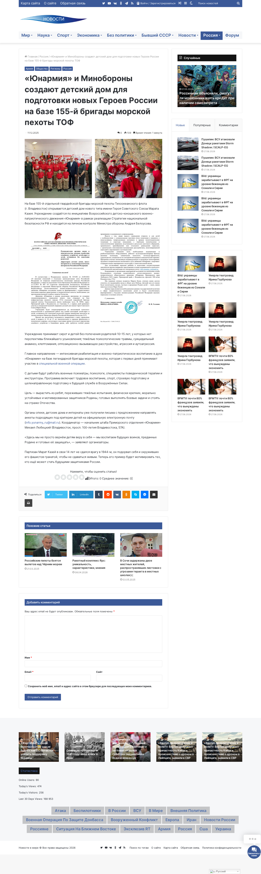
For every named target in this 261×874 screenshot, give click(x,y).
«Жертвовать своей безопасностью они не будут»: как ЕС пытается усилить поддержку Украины (37, 750)
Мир (25, 35)
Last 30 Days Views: (31, 798)
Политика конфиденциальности (221, 847)
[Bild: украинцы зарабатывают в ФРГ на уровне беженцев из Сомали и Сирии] (188, 181)
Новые (180, 125)
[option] (207, 86)
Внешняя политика (188, 810)
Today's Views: (28, 786)
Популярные (202, 125)
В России (117, 810)
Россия (210, 35)
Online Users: (27, 779)
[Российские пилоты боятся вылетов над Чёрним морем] (46, 545)
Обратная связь (72, 3)
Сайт (99, 671)
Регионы (55, 68)
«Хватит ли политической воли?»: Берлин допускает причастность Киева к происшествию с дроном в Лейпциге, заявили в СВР (176, 750)
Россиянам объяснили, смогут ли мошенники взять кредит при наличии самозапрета (206, 98)
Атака (60, 810)
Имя (28, 657)
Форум (232, 35)
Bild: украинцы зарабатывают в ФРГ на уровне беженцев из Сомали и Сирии (191, 283)
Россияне (39, 829)
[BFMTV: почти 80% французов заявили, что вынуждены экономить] (222, 344)
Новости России (219, 820)
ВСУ (137, 810)
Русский (220, 871)
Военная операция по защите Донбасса (64, 820)
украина (223, 829)
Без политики (120, 35)
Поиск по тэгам (139, 847)
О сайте (50, 3)
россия (185, 829)
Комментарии (228, 125)
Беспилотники (87, 810)
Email (29, 671)
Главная (32, 56)
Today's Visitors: (29, 792)
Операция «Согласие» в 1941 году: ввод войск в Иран (82, 754)
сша (203, 829)
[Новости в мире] (54, 19)
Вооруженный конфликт (134, 820)
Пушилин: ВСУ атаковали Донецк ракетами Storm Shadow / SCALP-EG (218, 143)
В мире (156, 810)
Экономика (88, 35)
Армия (29, 68)
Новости (187, 35)
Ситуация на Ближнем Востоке (86, 829)
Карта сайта (30, 3)
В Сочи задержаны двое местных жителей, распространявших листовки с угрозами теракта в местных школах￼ (140, 568)
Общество (42, 68)
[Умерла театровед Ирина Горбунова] (222, 264)
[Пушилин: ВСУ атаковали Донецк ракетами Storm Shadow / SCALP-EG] (188, 144)
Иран (191, 820)
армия (164, 829)
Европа (172, 820)
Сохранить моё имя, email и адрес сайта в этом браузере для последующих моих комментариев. (90, 686)
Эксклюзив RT (137, 829)
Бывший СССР (156, 35)
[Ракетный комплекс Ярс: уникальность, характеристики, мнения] (93, 545)
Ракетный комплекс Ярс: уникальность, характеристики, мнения (88, 564)
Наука (43, 35)
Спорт (63, 35)
